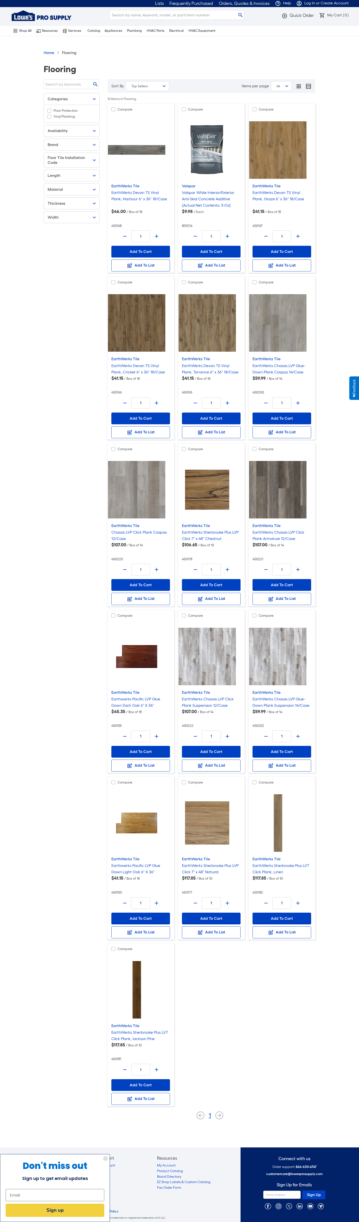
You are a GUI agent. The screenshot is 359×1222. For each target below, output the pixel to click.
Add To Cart (141, 251)
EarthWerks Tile (125, 186)
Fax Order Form (169, 1188)
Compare (124, 109)
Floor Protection (65, 111)
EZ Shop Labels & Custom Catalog (184, 1182)
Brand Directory (169, 1177)
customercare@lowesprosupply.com (294, 1174)
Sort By (117, 86)
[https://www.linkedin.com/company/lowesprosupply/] (299, 1206)
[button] (297, 15)
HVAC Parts (155, 31)
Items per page (255, 86)
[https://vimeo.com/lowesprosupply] (320, 1206)
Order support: (294, 1167)
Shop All (25, 31)
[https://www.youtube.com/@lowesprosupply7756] (310, 1206)
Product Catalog (170, 1171)
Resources (50, 31)
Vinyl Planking (64, 116)
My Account (166, 1165)
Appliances (113, 31)
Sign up (55, 1210)
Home (49, 52)
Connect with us (294, 1158)
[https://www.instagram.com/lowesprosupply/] (278, 1206)
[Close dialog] (105, 1158)
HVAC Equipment (202, 31)
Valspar (189, 186)
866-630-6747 (306, 1167)
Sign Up (314, 1194)
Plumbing (134, 31)
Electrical (176, 31)
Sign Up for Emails (294, 1185)
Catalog (93, 31)
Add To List (144, 265)
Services (74, 31)
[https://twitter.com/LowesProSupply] (289, 1206)
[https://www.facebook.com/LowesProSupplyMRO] (267, 1206)
